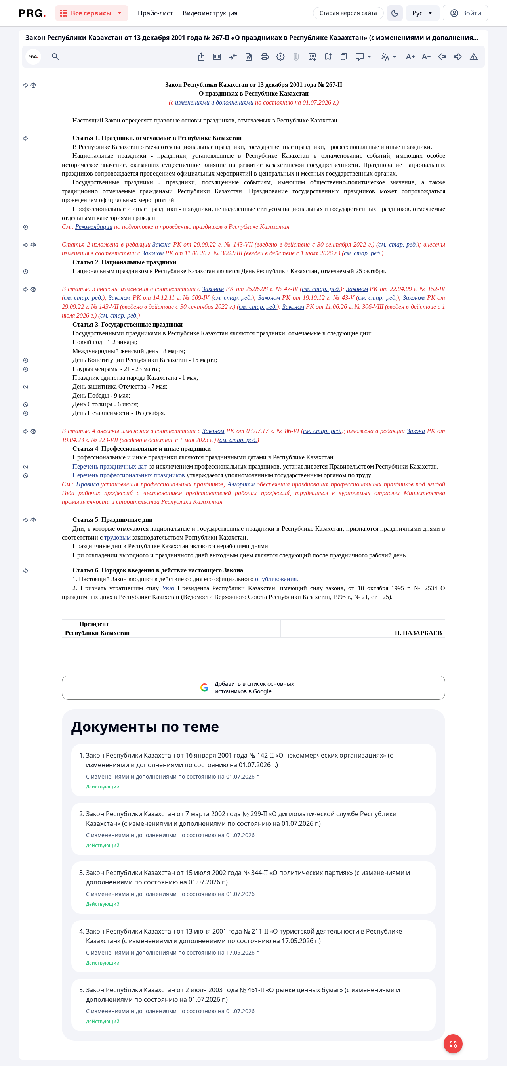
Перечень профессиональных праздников (128, 475)
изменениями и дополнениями (214, 102)
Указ (168, 588)
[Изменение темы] (395, 13)
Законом (153, 253)
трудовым (117, 537)
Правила (87, 484)
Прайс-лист (155, 13)
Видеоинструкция (210, 13)
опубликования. (276, 579)
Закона (161, 244)
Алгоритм (241, 484)
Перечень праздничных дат (109, 466)
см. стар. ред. (397, 244)
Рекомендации (93, 226)
